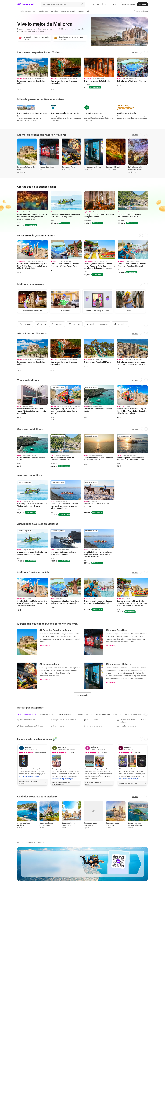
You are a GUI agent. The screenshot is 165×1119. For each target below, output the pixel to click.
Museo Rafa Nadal (46, 166)
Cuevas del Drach (113, 166)
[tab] (28, 714)
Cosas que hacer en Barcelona (46, 824)
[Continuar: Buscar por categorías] (146, 714)
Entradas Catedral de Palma (26, 168)
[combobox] (63, 4)
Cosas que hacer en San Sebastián (135, 824)
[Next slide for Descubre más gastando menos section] (146, 235)
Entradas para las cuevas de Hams (135, 168)
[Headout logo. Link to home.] (25, 4)
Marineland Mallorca (92, 166)
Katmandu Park (68, 166)
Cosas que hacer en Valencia (68, 824)
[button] (26, 11)
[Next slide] (146, 324)
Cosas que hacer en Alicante (90, 824)
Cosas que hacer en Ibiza (24, 824)
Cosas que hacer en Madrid (112, 824)
